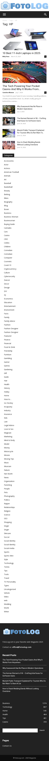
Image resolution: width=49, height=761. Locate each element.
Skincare (7, 533)
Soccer (7, 537)
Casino (7, 235)
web (5, 600)
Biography (8, 202)
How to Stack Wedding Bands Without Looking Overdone (21, 690)
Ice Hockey (8, 403)
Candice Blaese (8, 92)
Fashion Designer (11, 328)
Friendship (8, 351)
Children (7, 246)
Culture (7, 272)
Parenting (8, 485)
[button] (4, 14)
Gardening (8, 369)
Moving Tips (9, 459)
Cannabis (7, 228)
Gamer (7, 362)
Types (6, 585)
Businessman (9, 220)
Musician (7, 466)
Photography (9, 496)
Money (7, 447)
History (7, 388)
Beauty (7, 190)
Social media (9, 548)
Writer (6, 611)
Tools (6, 574)
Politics (7, 500)
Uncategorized (10, 589)
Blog (6, 205)
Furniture (7, 354)
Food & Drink (9, 347)
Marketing (8, 436)
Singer (6, 526)
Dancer (7, 280)
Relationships (9, 507)
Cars (6, 231)
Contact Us (7, 746)
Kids (5, 418)
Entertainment (10, 306)
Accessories (9, 161)
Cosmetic (8, 261)
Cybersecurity (9, 276)
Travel (6, 578)
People (7, 488)
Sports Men (8, 556)
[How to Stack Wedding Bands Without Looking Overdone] (9, 145)
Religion (7, 511)
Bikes (6, 198)
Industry (7, 410)
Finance (7, 339)
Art (5, 179)
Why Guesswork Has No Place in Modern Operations (23, 668)
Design (7, 287)
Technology (9, 563)
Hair (5, 380)
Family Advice (9, 321)
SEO (5, 518)
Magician (7, 433)
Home (5, 20)
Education (8, 302)
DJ (5, 295)
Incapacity (8, 407)
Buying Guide (9, 224)
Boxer (6, 209)
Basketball (8, 187)
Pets (6, 492)
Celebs (6, 243)
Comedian (8, 250)
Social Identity (9, 541)
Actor (6, 164)
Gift (5, 373)
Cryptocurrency (10, 269)
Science (7, 515)
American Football (11, 172)
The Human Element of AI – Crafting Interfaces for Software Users (23, 674)
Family (6, 317)
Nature (7, 470)
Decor (6, 284)
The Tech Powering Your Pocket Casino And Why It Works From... (21, 88)
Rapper (7, 503)
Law (5, 421)
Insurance (8, 414)
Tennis (6, 567)
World (6, 608)
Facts (6, 313)
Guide (6, 377)
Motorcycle (8, 451)
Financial (7, 343)
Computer (8, 258)
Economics (8, 298)
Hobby (6, 392)
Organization (9, 481)
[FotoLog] (24, 5)
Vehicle (7, 593)
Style (6, 559)
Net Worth (8, 474)
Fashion (7, 325)
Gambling (8, 358)
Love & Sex (8, 429)
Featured (7, 336)
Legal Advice (9, 425)
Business (7, 213)
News (6, 477)
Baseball (7, 183)
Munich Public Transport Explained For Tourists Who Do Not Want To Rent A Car (24, 682)
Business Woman (11, 217)
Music (6, 462)
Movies (7, 455)
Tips (5, 570)
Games (7, 366)
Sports (6, 552)
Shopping (8, 522)
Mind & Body (9, 440)
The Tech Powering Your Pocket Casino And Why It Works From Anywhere (22, 661)
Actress (7, 168)
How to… (7, 399)
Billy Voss (6, 56)
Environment (9, 310)
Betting (7, 194)
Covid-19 (7, 265)
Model (6, 444)
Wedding (7, 604)
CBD (6, 239)
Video (6, 596)
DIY (5, 291)
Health (6, 384)
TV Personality (10, 582)
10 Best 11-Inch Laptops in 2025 (21, 53)
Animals (7, 176)
